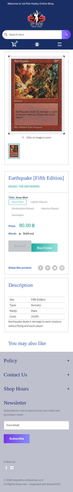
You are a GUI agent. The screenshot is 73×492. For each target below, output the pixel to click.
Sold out (20, 246)
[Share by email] (62, 267)
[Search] (66, 34)
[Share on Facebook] (40, 267)
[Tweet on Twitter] (54, 267)
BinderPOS (53, 484)
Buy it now (44, 247)
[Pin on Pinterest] (47, 267)
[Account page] (37, 44)
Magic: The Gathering (23, 186)
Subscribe (16, 438)
